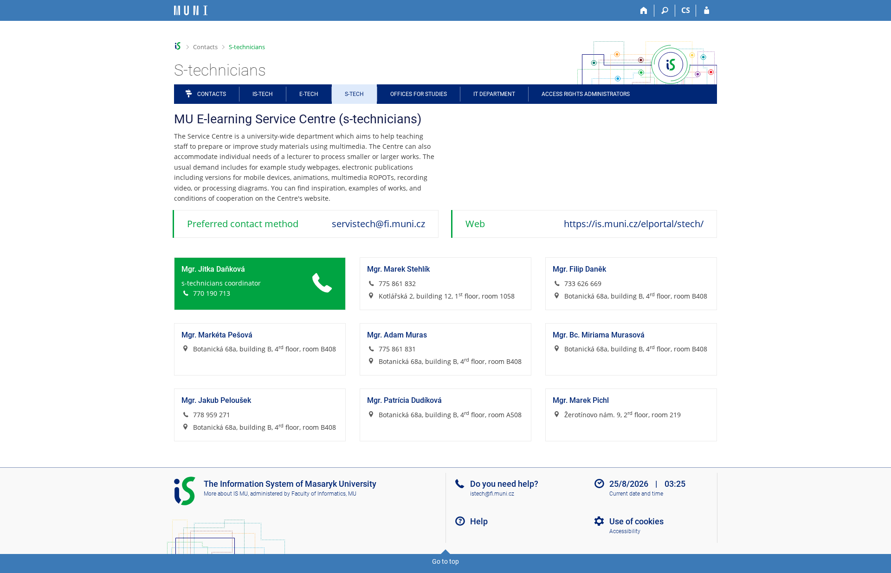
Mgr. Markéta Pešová (216, 335)
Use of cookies (636, 521)
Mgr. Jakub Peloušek (216, 400)
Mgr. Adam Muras (397, 335)
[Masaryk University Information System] (190, 10)
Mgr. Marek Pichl (581, 400)
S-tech (354, 94)
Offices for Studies (418, 94)
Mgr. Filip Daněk (579, 269)
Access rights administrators (586, 94)
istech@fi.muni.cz (492, 493)
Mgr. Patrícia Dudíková (404, 400)
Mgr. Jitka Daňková (213, 269)
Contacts (205, 47)
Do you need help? (504, 484)
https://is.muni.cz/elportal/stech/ (634, 223)
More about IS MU (226, 493)
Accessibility (624, 531)
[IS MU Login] (706, 11)
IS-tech (262, 94)
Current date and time (636, 493)
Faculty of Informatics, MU (323, 493)
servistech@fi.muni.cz (378, 223)
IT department (494, 94)
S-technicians (247, 47)
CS (685, 10)
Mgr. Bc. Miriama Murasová (599, 335)
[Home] (643, 11)
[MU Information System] (178, 46)
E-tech (308, 94)
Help (479, 521)
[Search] (664, 11)
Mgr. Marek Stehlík (398, 269)
